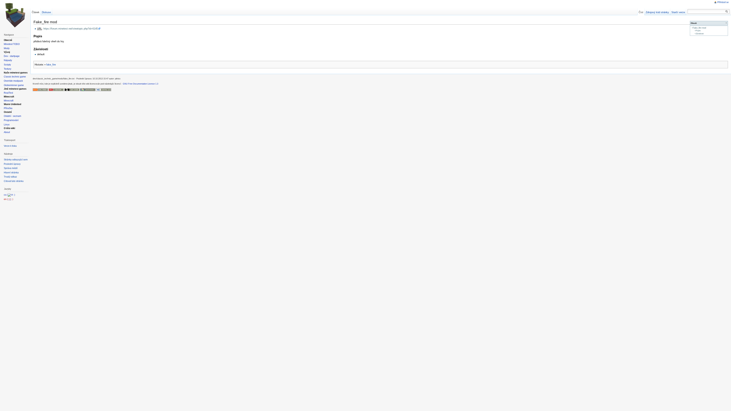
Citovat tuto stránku (14, 181)
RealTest (8, 93)
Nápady (8, 60)
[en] (8, 199)
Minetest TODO (12, 44)
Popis (698, 30)
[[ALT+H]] (15, 15)
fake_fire (51, 64)
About (7, 132)
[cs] (9, 195)
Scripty (7, 64)
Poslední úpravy (12, 164)
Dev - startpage (12, 56)
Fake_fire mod (699, 28)
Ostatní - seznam (12, 116)
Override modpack (13, 81)
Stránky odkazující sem (16, 159)
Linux (7, 124)
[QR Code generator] (72, 89)
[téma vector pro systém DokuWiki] (56, 89)
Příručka (8, 108)
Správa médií (11, 168)
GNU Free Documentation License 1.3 (140, 84)
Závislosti (700, 34)
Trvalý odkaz (10, 176)
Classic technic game (15, 76)
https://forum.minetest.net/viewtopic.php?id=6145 (70, 28)
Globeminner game (14, 85)
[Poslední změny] (40, 89)
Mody (7, 48)
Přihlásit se (723, 2)
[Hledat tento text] (726, 11)
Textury (7, 69)
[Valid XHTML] (103, 89)
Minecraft (8, 100)
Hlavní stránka (11, 172)
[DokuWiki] (87, 89)
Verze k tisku (10, 146)
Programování (11, 120)
